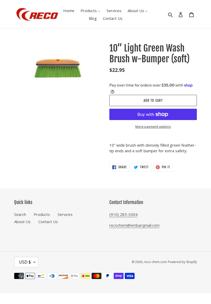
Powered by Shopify (182, 262)
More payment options (153, 126)
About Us (22, 221)
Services (65, 214)
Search (20, 214)
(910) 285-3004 (123, 214)
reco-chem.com (155, 262)
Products (42, 214)
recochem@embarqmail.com (134, 225)
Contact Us (48, 221)
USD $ (25, 262)
